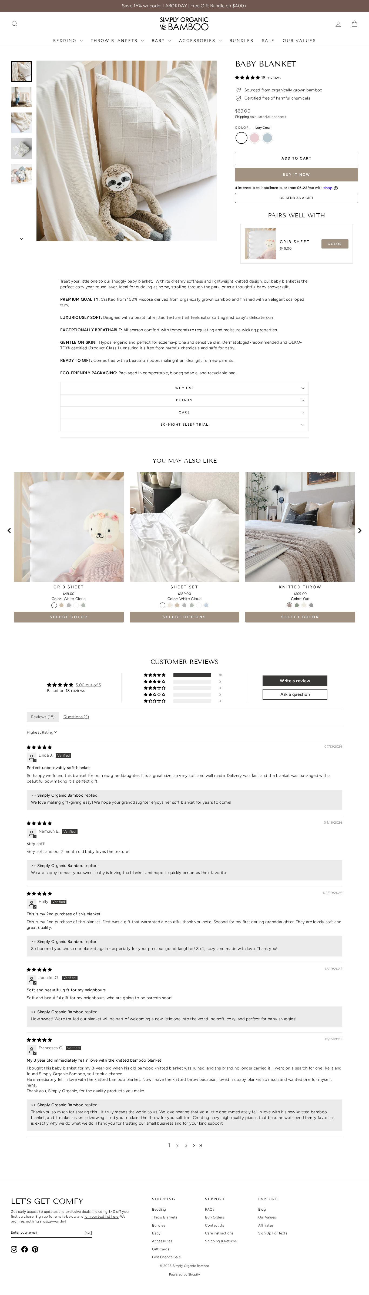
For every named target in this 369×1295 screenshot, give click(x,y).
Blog (262, 1209)
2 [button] (177, 1145)
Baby (159, 40)
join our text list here (102, 1216)
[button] (248, 77)
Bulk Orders (214, 1217)
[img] (39, 747)
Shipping (242, 117)
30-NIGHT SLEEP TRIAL (185, 424)
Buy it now (296, 175)
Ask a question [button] (295, 694)
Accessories (198, 40)
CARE (184, 412)
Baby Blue (267, 138)
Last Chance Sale (166, 1257)
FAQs (209, 1209)
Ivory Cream (241, 138)
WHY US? (184, 388)
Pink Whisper (254, 138)
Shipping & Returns (221, 1241)
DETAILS (184, 400)
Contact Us (214, 1225)
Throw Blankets (115, 40)
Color (253, 128)
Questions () (76, 716)
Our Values (299, 40)
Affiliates (266, 1225)
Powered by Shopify (184, 1274)
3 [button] (186, 1145)
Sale (268, 40)
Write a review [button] (295, 680)
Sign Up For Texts (272, 1233)
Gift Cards (160, 1249)
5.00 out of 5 (88, 685)
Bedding (66, 40)
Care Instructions (219, 1233)
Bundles (242, 40)
